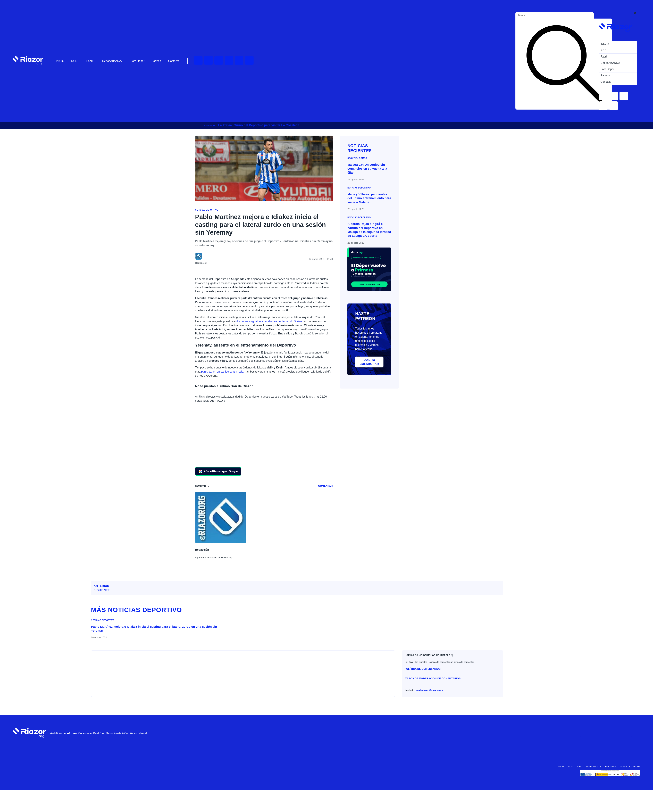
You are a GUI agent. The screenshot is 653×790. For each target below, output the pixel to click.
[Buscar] (564, 64)
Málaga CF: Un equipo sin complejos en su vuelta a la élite (367, 168)
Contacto (173, 61)
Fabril (89, 61)
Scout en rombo (357, 158)
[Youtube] (198, 60)
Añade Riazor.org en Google (221, 471)
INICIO (60, 61)
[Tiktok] (239, 60)
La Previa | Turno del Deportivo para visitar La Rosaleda (258, 125)
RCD (74, 61)
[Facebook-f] (249, 60)
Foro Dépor (137, 61)
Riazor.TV (209, 125)
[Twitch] (208, 60)
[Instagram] (218, 60)
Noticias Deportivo (206, 210)
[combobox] (533, 15)
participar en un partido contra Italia (222, 371)
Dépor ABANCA (112, 61)
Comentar (325, 485)
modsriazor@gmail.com (429, 690)
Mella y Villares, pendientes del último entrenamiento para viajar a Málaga (369, 198)
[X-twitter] (229, 60)
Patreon (156, 61)
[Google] (635, 733)
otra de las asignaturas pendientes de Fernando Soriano (269, 321)
